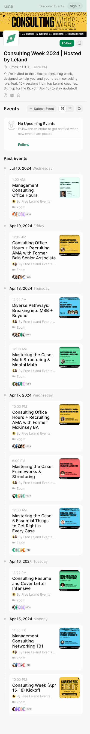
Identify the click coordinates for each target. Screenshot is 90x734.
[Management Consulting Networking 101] (46, 647)
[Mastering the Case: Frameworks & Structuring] (46, 477)
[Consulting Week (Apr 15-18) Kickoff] (46, 694)
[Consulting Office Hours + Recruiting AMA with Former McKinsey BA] (46, 426)
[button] (46, 196)
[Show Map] (79, 43)
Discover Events (51, 6)
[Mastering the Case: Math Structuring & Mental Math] (46, 366)
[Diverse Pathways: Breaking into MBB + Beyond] (46, 316)
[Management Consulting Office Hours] (46, 196)
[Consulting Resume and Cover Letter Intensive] (46, 589)
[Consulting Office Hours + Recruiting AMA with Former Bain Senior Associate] (46, 257)
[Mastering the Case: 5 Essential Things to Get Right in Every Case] (46, 530)
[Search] (79, 108)
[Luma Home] (9, 6)
